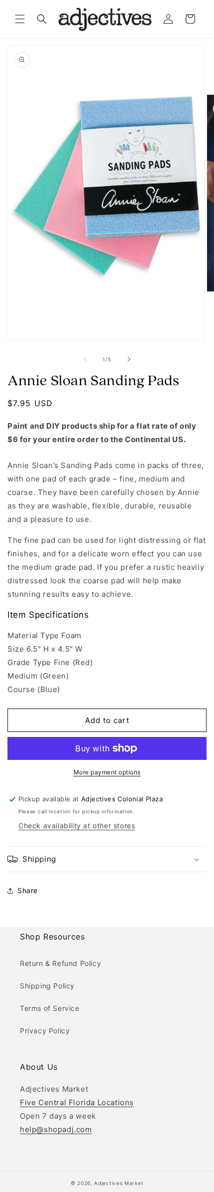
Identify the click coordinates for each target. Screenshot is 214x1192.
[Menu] (20, 19)
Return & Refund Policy (60, 963)
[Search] (42, 19)
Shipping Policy (47, 985)
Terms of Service (50, 1008)
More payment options (107, 772)
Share (27, 890)
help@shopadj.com (56, 1129)
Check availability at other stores (76, 825)
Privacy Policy (45, 1030)
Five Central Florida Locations (77, 1102)
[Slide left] (85, 359)
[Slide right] (129, 359)
